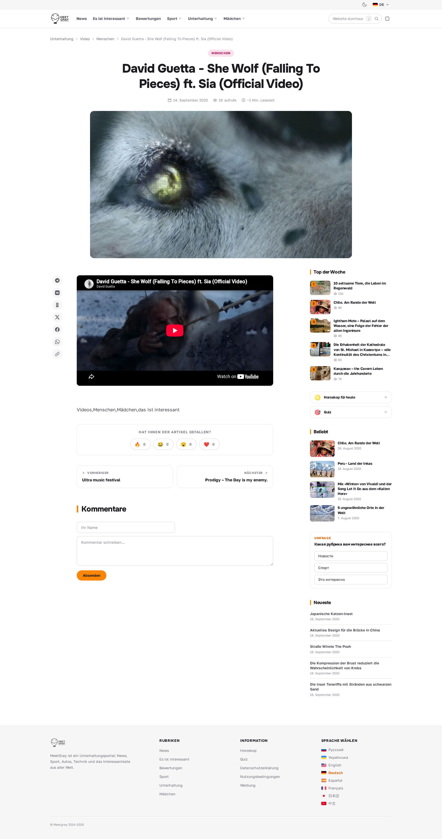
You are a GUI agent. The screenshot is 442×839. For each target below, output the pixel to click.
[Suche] (376, 19)
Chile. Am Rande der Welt (359, 443)
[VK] (57, 293)
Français (335, 788)
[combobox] (355, 19)
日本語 (333, 795)
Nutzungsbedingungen (260, 776)
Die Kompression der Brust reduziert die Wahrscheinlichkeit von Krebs (344, 665)
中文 (332, 803)
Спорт (323, 567)
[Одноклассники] (57, 305)
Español (335, 780)
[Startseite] (59, 18)
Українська (338, 757)
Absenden (91, 575)
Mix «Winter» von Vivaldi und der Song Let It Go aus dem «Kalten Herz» (365, 489)
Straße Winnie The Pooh (330, 646)
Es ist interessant (109, 18)
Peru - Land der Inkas (355, 463)
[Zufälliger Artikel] (387, 18)
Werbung (248, 785)
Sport (172, 18)
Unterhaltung (200, 18)
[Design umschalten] (364, 4)
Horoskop (248, 750)
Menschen (105, 39)
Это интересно (331, 579)
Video (85, 39)
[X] (57, 317)
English (334, 765)
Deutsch (335, 772)
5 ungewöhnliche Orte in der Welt (361, 510)
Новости (325, 556)
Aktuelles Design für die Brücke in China (345, 630)
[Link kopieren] (57, 354)
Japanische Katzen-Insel (331, 613)
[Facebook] (57, 329)
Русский (336, 749)
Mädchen (232, 18)
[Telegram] (57, 280)
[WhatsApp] (57, 342)
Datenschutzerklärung (259, 768)
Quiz (244, 759)
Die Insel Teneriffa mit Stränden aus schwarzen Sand (350, 686)
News (81, 18)
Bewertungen (148, 18)
